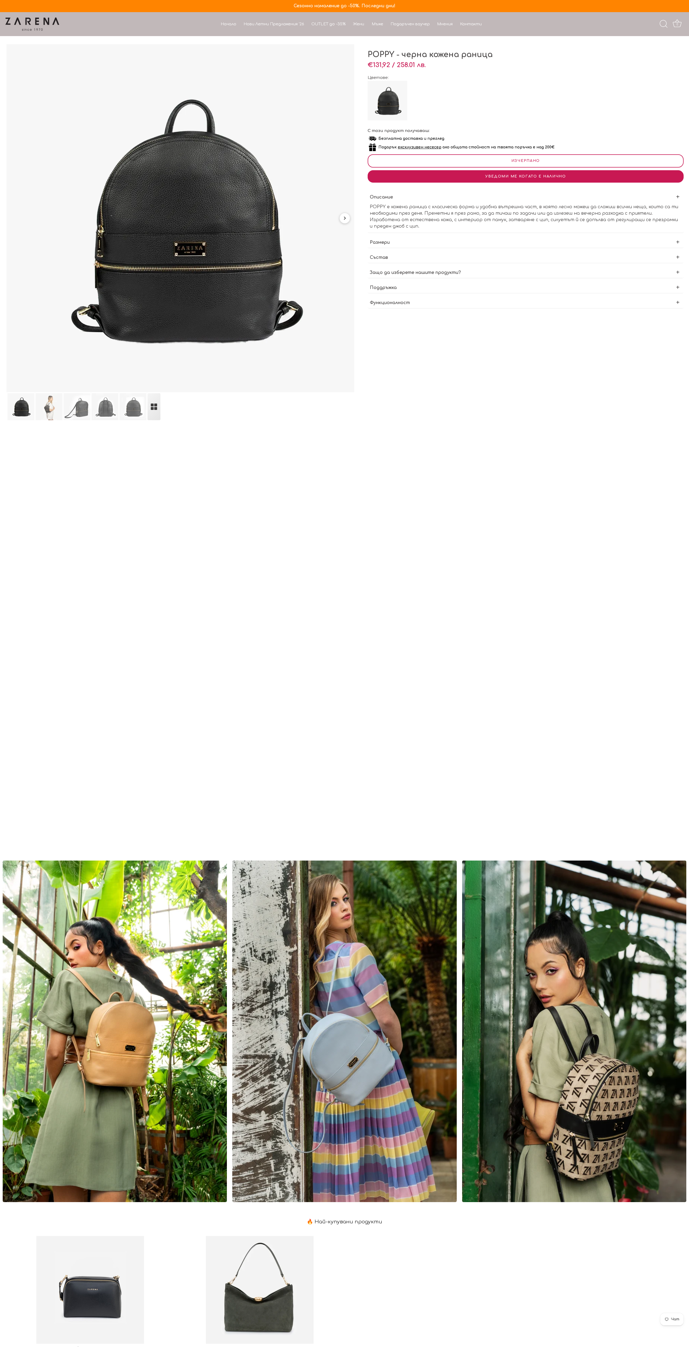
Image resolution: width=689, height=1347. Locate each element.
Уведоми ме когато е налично (525, 176)
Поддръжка (383, 287)
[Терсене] (663, 24)
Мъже (377, 24)
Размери (380, 242)
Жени (358, 24)
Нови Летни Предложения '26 (274, 24)
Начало (228, 24)
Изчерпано (525, 161)
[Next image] (345, 218)
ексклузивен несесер (419, 147)
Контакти (471, 24)
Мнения (445, 24)
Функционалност (390, 302)
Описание (381, 197)
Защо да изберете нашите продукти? (415, 272)
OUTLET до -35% (328, 24)
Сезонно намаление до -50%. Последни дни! (344, 6)
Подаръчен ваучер (410, 24)
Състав (379, 257)
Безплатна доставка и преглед (411, 139)
